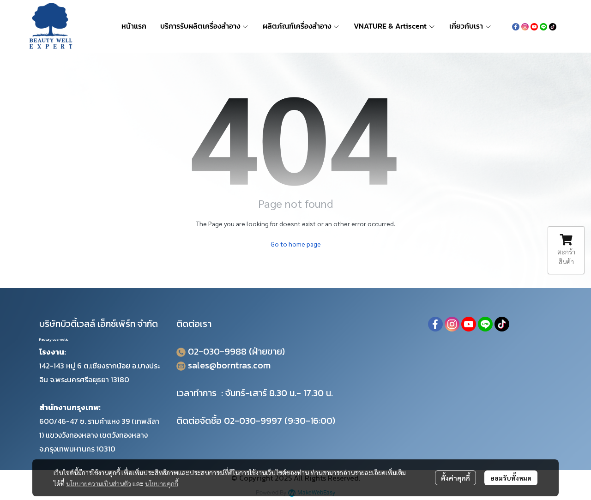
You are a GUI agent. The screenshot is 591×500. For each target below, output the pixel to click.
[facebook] (515, 25)
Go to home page (296, 244)
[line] (543, 25)
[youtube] (534, 25)
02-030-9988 (217, 351)
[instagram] (525, 25)
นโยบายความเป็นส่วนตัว (98, 483)
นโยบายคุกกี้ (161, 483)
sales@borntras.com (229, 365)
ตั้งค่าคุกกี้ (455, 478)
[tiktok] (552, 25)
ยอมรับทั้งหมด (510, 478)
